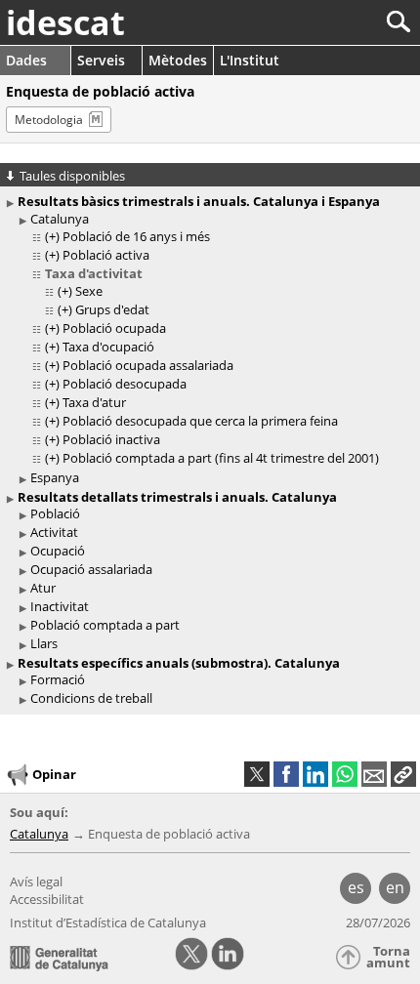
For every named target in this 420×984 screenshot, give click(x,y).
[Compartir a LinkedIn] (315, 774)
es (356, 887)
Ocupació (57, 550)
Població (55, 513)
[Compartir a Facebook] (286, 774)
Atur (43, 587)
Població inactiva (111, 439)
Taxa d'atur (94, 402)
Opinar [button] (54, 774)
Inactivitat (59, 606)
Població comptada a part (105, 625)
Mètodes (177, 60)
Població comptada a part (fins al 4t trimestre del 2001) (221, 458)
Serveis (101, 60)
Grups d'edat (112, 309)
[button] (403, 774)
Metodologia (49, 119)
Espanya (54, 477)
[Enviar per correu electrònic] (374, 774)
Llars (44, 643)
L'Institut (249, 60)
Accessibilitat (47, 899)
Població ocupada (114, 328)
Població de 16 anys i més (136, 236)
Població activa (106, 255)
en (395, 887)
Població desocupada (125, 383)
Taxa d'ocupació (108, 346)
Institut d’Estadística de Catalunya (108, 922)
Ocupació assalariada (91, 569)
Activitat (54, 532)
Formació (57, 679)
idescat (65, 22)
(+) (52, 236)
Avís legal (36, 881)
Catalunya (59, 218)
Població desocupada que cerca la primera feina (200, 421)
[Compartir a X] (257, 774)
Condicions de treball (91, 698)
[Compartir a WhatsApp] (344, 774)
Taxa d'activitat (94, 273)
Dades (26, 60)
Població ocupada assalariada (148, 365)
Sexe (89, 291)
